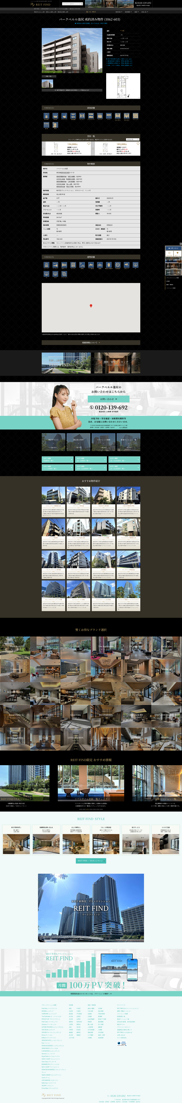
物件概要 (127, 12)
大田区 (71, 1024)
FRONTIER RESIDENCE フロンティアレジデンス (54, 1071)
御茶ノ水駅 (101, 1035)
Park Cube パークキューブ (49, 1022)
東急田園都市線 (61, 176)
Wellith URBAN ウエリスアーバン (51, 1075)
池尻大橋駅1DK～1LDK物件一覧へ (85, 467)
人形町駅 (90, 1027)
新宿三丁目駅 (102, 1019)
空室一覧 (143, 12)
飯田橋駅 (101, 1022)
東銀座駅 (90, 1032)
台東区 (79, 1019)
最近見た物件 (169, 255)
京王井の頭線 (60, 179)
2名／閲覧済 (92, 12)
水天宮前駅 (91, 1029)
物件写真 (118, 12)
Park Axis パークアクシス (49, 1008)
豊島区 (79, 1024)
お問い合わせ (107, 399)
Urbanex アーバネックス (49, 1024)
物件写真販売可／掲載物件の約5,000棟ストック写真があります (73, 90)
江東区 (79, 1011)
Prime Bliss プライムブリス (50, 1088)
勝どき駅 (90, 1024)
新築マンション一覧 (123, 1019)
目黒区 (79, 1016)
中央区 (79, 1008)
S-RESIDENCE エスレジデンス (50, 1051)
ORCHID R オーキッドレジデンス (51, 1032)
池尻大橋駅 (71, 176)
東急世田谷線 (60, 186)
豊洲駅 (100, 1016)
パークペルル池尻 (62, 9)
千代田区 (79, 1014)
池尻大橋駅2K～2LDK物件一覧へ (117, 459)
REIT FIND (36, 9)
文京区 (71, 1019)
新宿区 (71, 1014)
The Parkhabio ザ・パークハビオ (51, 1016)
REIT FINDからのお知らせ (124, 1032)
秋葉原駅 (101, 1037)
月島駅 (90, 1037)
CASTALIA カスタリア (48, 1029)
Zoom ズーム (46, 1077)
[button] (145, 784)
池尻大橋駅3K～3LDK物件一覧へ (117, 467)
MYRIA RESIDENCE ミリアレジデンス (53, 1045)
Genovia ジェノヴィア (48, 1053)
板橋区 (71, 1032)
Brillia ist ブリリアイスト (49, 1037)
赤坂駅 (90, 1014)
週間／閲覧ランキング (123, 1011)
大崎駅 (100, 1029)
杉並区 (79, 1029)
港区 (70, 1008)
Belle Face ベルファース (49, 1083)
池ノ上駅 (69, 184)
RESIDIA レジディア (47, 1011)
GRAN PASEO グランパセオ (50, 1048)
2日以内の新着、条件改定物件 (126, 1022)
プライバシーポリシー (123, 1027)
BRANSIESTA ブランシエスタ (50, 1064)
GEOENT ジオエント (48, 1085)
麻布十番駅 (91, 1008)
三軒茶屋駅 (71, 181)
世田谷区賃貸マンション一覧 (48, 9)
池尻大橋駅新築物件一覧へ (48, 459)
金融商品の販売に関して (124, 1029)
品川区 (71, 1016)
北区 (70, 1027)
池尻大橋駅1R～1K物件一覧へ (83, 459)
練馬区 (79, 1032)
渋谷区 (71, 1011)
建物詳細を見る (49, 108)
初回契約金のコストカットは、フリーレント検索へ (90, 993)
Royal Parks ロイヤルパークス (51, 1056)
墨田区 (71, 1022)
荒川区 (79, 1027)
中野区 (71, 1029)
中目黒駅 (101, 1032)
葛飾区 (79, 1035)
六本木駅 (90, 1011)
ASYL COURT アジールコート (50, 1067)
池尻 (67, 173)
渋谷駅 (100, 1008)
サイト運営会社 (123, 427)
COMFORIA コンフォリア (49, 1014)
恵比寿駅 (101, 1011)
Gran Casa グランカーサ (49, 1061)
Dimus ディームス (47, 1035)
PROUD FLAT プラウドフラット (51, 1019)
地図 (136, 12)
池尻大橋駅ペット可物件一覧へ (50, 467)
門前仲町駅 (101, 1014)
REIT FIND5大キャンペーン (90, 860)
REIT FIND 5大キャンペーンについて (127, 1008)
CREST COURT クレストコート (51, 1059)
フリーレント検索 (122, 1014)
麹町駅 (100, 1027)
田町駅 (90, 1022)
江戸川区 (71, 1037)
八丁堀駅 (90, 1035)
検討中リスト (121, 1024)
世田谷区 (63, 173)
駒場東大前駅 (70, 179)
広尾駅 (90, 1016)
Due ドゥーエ (46, 1043)
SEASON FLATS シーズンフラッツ (52, 1040)
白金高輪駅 (91, 1019)
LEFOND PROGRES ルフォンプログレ (53, 1027)
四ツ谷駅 (101, 1024)
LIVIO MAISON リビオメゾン (50, 1080)
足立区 (71, 1035)
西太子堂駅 (70, 186)
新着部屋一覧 (121, 1016)
